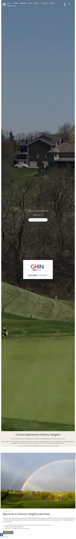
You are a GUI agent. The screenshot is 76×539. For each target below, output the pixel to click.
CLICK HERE (32, 275)
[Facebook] (65, 4)
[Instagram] (69, 4)
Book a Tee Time (38, 219)
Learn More (8, 532)
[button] (9, 3)
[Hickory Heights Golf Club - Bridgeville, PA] (4, 5)
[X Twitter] (65, 5)
